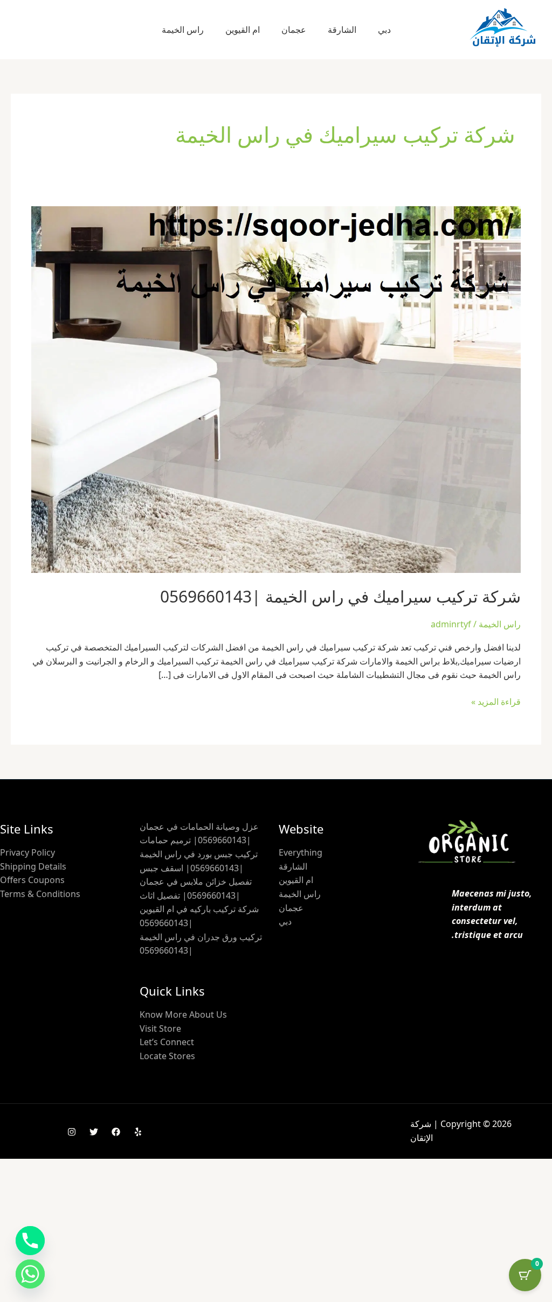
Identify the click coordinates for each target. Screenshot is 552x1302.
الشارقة (342, 30)
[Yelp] (138, 1132)
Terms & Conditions (40, 894)
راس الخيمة (183, 30)
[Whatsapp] (30, 1274)
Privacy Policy (27, 852)
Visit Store (160, 1028)
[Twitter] (93, 1132)
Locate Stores (167, 1056)
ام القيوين (242, 30)
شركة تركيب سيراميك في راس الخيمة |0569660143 (340, 596)
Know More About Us (183, 1014)
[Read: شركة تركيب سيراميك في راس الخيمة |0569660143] (275, 389)
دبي (384, 30)
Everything (300, 852)
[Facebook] (116, 1132)
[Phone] (30, 1240)
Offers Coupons (32, 880)
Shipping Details (33, 866)
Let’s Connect (167, 1042)
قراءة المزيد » (496, 701)
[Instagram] (71, 1132)
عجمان (293, 30)
